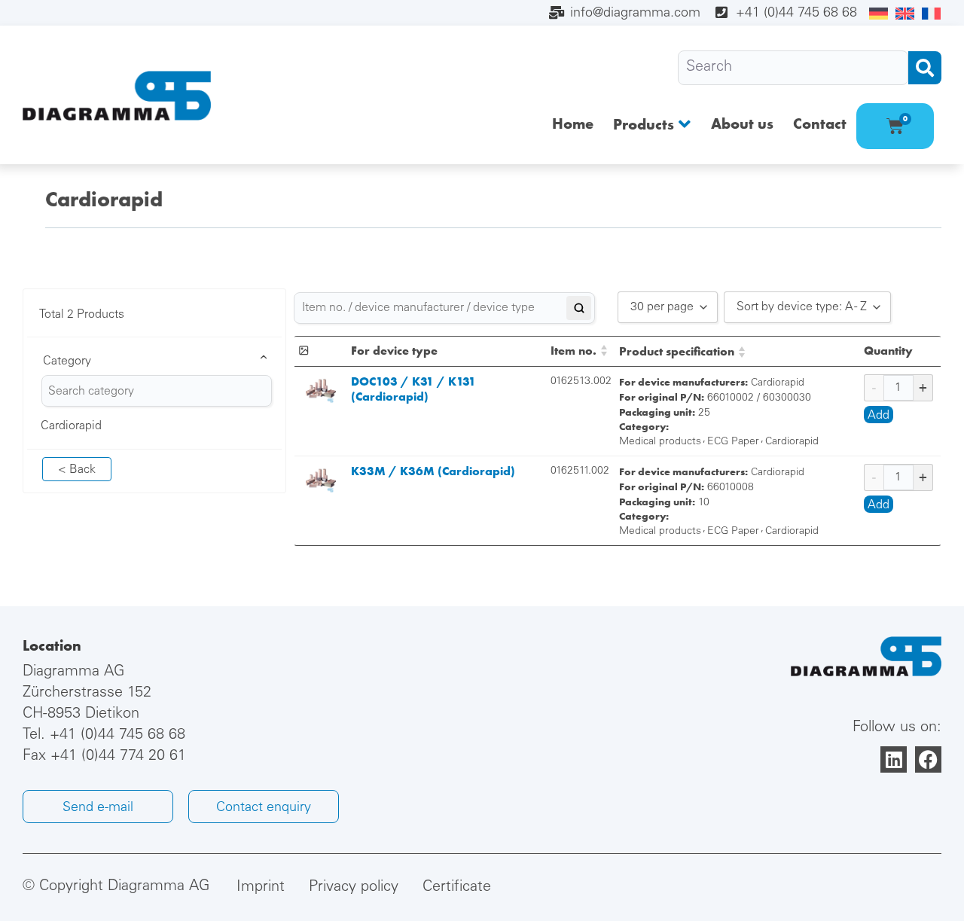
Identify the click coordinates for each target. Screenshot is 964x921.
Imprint (260, 887)
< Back (77, 470)
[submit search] (924, 67)
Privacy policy (353, 887)
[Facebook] (928, 759)
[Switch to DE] (878, 14)
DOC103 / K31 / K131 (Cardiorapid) (413, 389)
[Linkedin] (893, 759)
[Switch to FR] (931, 14)
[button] (652, 124)
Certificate (457, 887)
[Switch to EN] (904, 14)
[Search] (793, 67)
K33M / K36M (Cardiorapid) (433, 471)
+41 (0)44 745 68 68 (117, 735)
